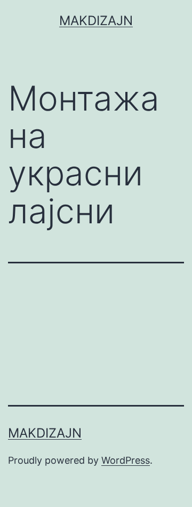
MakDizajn (96, 20)
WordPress (125, 460)
